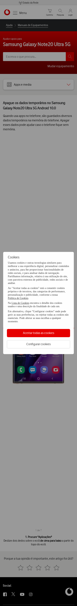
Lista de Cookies (20, 303)
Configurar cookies (38, 344)
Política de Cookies (18, 298)
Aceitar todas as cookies (38, 333)
